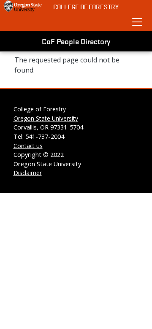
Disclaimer (28, 173)
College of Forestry (86, 6)
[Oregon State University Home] (23, 6)
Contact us (28, 146)
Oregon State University (46, 118)
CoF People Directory (76, 40)
